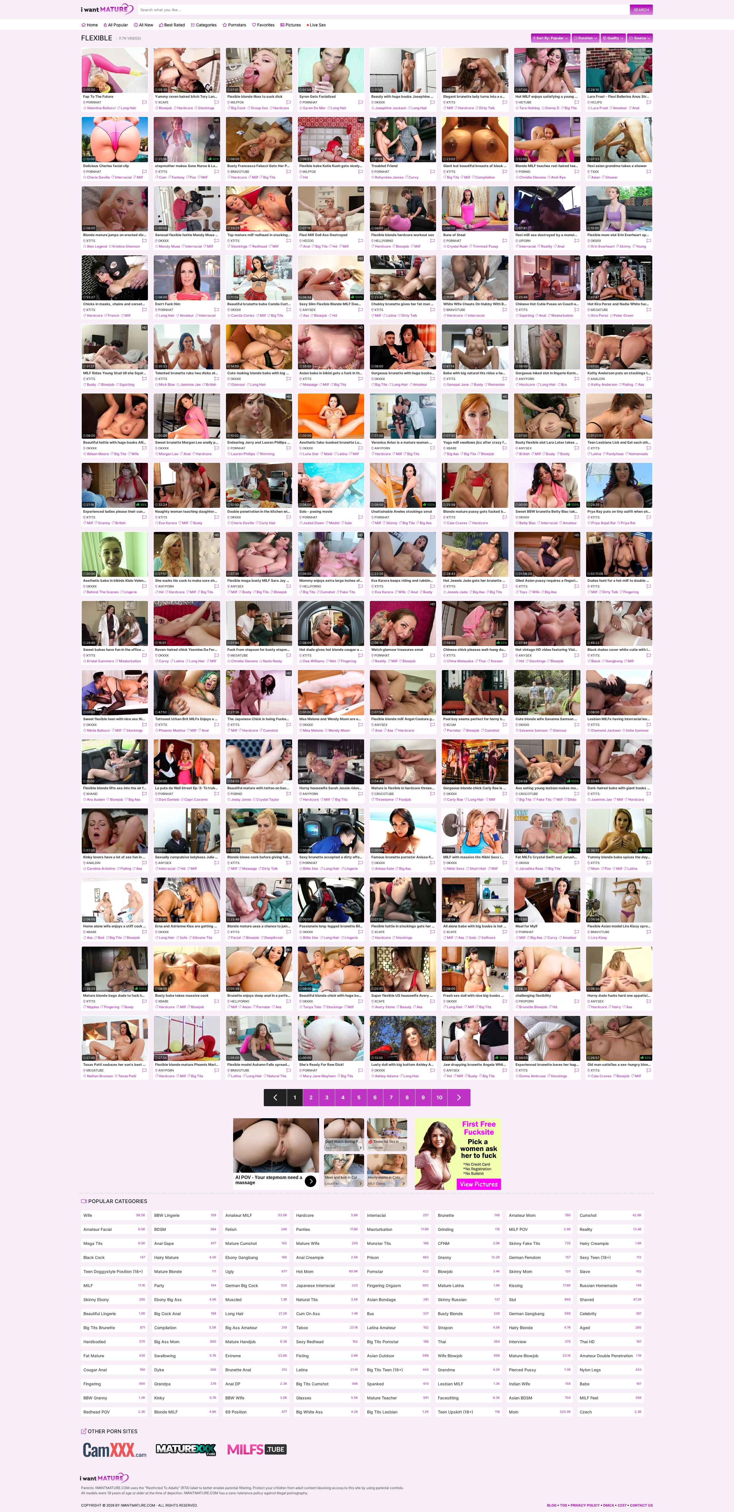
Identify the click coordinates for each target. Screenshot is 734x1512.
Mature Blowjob (540, 1355)
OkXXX (379, 102)
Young (641, 246)
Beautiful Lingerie (114, 1313)
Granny (104, 523)
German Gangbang (540, 1313)
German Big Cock (256, 1285)
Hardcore (185, 108)
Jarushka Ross (531, 868)
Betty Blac (527, 523)
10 (439, 1097)
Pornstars (236, 24)
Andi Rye (558, 177)
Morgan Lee (168, 454)
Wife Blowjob (468, 1355)
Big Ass (453, 454)
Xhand (91, 794)
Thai (482, 661)
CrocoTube (384, 794)
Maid (328, 454)
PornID (524, 172)
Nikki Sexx (455, 868)
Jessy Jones (241, 799)
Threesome (384, 799)
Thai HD (610, 1341)
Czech (610, 1411)
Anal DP (256, 1383)
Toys (523, 592)
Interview (540, 1341)
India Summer (637, 730)
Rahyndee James (389, 177)
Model (334, 523)
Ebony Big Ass (185, 1299)
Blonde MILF (185, 1411)
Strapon (468, 1327)
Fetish (256, 1229)
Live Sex (317, 24)
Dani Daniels (169, 799)
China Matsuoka (460, 661)
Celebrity (610, 1313)
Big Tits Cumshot (327, 1383)
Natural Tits (276, 1076)
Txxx (595, 172)
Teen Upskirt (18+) (468, 1411)
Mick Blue (167, 384)
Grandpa (185, 1383)
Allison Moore (98, 454)
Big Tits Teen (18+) (398, 1369)
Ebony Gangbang (256, 1257)
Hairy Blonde (540, 1327)
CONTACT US (641, 1505)
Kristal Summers (100, 661)
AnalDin (598, 379)
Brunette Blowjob (533, 1007)
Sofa (183, 937)
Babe (610, 1383)
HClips (596, 102)
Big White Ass (327, 1411)
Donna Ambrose (532, 1076)
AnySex (308, 310)
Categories (205, 24)
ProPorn (526, 1001)
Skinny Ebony (114, 1299)
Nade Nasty (272, 661)
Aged (610, 1327)
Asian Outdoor (398, 1355)
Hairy (616, 1007)
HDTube (525, 102)
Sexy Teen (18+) (610, 1257)
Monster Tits (398, 1243)
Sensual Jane (458, 384)
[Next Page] (459, 1097)
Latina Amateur (398, 1327)
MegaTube (599, 310)
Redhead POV (114, 1411)
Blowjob (165, 108)
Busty (91, 384)
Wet (332, 661)
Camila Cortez (243, 315)
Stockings (206, 108)
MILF (114, 1285)
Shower (611, 177)
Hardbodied (114, 1341)
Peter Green (623, 315)
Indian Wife (540, 1383)
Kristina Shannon (126, 246)
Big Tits (571, 108)
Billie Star (311, 868)
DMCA (608, 1505)
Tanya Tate (312, 1007)
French (113, 315)
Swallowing (185, 1355)
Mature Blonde (185, 1271)
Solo (348, 523)
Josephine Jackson (390, 108)
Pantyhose (615, 454)
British (211, 384)
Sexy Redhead (327, 1341)
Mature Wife (327, 1243)
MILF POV (540, 1229)
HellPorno (383, 241)
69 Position (256, 1411)
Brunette (468, 1215)
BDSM (185, 1229)
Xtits (450, 102)
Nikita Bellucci (98, 730)
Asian (595, 177)
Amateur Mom (540, 1215)
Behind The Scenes (102, 592)
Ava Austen (96, 799)
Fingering (631, 592)
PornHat (93, 102)
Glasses (327, 1397)
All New (145, 24)
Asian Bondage (398, 1299)
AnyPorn (526, 379)
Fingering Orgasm (398, 1285)
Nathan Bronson (100, 1076)
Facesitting (468, 1397)
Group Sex (259, 108)
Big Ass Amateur (256, 1327)
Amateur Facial (114, 1229)
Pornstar (454, 730)
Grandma (468, 1369)
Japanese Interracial (327, 1285)
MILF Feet (610, 1397)
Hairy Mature (185, 1257)
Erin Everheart (602, 246)
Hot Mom (327, 1271)
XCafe (163, 102)
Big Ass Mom (185, 1341)
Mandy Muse (169, 246)
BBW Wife (256, 1397)
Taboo (327, 1327)
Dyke (185, 1369)
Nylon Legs (610, 1369)
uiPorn (524, 241)
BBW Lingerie (185, 1215)
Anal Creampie (327, 1257)
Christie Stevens (532, 177)
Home (92, 24)
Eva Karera (168, 523)
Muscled (256, 1299)
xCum (451, 725)
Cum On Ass (327, 1313)
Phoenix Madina (172, 730)
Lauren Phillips (243, 454)
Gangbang (614, 661)
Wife (135, 454)
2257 (622, 1505)
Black (595, 661)
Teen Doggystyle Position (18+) (114, 1272)
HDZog (308, 241)
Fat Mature (114, 1355)
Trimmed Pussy (485, 246)
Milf (450, 108)
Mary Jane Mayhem (319, 1076)
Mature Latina (468, 1285)
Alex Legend (97, 246)
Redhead (259, 246)
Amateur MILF (256, 1215)
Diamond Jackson (606, 730)
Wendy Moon (339, 730)
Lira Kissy (599, 937)
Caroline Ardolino (101, 868)
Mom (595, 868)
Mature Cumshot (256, 1243)
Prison (398, 1257)
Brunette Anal (256, 1369)
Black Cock (114, 1257)
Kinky (185, 1397)
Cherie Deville (98, 177)
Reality (546, 246)
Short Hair (478, 868)
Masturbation (562, 315)
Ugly (256, 1271)
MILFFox (237, 102)
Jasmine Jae (190, 384)
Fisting (627, 384)
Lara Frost (599, 108)
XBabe (451, 448)
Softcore (488, 937)
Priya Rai (628, 523)
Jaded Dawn (313, 523)
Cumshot (327, 592)
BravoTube (240, 172)
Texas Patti (127, 1076)
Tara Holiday (529, 108)
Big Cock (238, 108)
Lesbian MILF (468, 1383)
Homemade (638, 454)
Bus (398, 1313)
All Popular (117, 24)
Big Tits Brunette (114, 1327)
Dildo (572, 799)
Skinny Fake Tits (540, 1243)
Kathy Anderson (604, 384)
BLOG (552, 1505)
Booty (565, 454)
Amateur (620, 108)
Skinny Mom (540, 1271)
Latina (391, 315)
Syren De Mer (314, 108)
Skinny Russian (468, 1299)
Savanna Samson (533, 730)
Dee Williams (313, 661)
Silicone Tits (202, 937)
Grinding (468, 1229)
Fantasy (178, 177)
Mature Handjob (256, 1341)
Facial (236, 937)
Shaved (610, 1299)
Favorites (265, 24)
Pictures (292, 24)
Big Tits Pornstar (398, 1341)
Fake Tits (347, 592)
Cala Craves (457, 523)
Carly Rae (455, 799)
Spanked (398, 1383)
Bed (101, 937)
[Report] (144, 102)
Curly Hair (267, 523)
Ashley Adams (386, 1076)
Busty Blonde (468, 1313)
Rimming (267, 454)
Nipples (93, 1007)
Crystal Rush (457, 246)
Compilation (485, 177)
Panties (327, 1229)
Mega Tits (114, 1243)
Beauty (405, 1007)
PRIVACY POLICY (585, 1505)
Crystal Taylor (267, 799)
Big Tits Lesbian (398, 1411)
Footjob (405, 799)
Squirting (526, 315)
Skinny (625, 246)
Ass (306, 315)
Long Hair (128, 108)
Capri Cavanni (196, 799)
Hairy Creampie (610, 1243)
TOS (563, 1505)
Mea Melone (313, 730)
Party (185, 1285)
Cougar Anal (114, 1369)
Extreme (256, 1355)
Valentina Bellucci (101, 108)
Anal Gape (185, 1243)
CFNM (468, 1243)
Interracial (123, 177)
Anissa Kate (384, 868)
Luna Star (311, 454)
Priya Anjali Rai (603, 523)
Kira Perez (599, 315)
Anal (635, 108)
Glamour (238, 384)
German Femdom (540, 1257)
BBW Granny (114, 1397)
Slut (540, 1299)
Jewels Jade (457, 592)
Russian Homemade (610, 1285)
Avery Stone (385, 1007)
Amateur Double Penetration (610, 1355)
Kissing (540, 1285)
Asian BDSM (540, 1397)
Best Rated (174, 24)
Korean (497, 661)
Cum (163, 177)
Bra (564, 384)
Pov (193, 177)
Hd (305, 177)
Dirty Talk (487, 108)
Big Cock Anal (185, 1313)
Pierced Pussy (540, 1369)
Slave (610, 1271)
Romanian (496, 384)
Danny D (552, 108)
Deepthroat (273, 937)
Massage (310, 384)
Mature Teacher (398, 1397)
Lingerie (130, 592)
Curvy (414, 177)
